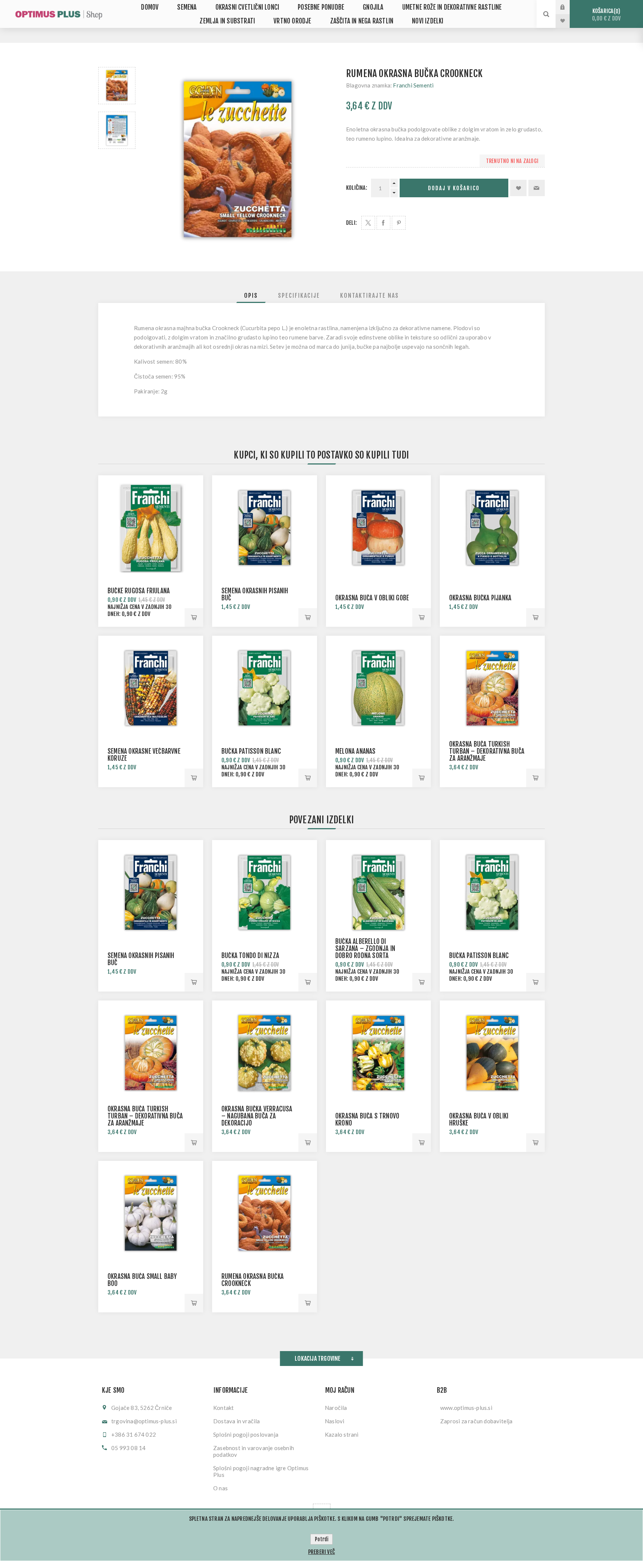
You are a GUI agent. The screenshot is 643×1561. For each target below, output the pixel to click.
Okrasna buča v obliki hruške (478, 1119)
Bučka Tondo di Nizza (250, 956)
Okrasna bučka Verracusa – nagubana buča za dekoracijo (256, 1116)
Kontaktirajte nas (369, 295)
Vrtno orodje (292, 21)
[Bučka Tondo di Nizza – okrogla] (264, 892)
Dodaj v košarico (454, 188)
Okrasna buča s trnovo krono (367, 1119)
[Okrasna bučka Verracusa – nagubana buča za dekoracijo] (264, 1052)
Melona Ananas (355, 751)
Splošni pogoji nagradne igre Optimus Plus (260, 1471)
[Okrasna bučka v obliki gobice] (378, 527)
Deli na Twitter (368, 223)
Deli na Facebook (383, 223)
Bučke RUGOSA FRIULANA (139, 591)
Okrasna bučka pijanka (480, 598)
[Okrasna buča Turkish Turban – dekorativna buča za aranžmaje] (492, 688)
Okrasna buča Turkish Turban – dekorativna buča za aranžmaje (486, 751)
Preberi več (321, 1551)
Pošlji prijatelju (536, 188)
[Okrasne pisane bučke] (264, 527)
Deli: (351, 222)
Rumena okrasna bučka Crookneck (252, 1280)
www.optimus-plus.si (466, 1407)
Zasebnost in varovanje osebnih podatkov (253, 1451)
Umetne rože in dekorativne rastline (452, 7)
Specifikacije (299, 295)
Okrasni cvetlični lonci (247, 7)
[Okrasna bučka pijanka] (492, 527)
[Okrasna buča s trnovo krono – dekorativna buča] (378, 1052)
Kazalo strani (342, 1434)
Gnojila (373, 7)
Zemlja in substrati (227, 21)
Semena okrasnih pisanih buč (254, 594)
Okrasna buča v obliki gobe (372, 598)
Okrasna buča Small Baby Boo (142, 1280)
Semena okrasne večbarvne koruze (144, 754)
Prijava (568, 7)
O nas (220, 1488)
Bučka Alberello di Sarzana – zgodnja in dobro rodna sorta (365, 949)
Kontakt (223, 1407)
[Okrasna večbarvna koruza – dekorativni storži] (150, 688)
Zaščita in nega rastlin (362, 21)
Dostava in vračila (236, 1421)
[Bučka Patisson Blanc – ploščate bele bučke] (264, 688)
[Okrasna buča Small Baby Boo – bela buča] (150, 1213)
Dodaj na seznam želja (518, 188)
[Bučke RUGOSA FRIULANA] (150, 527)
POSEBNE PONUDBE (321, 7)
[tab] (251, 295)
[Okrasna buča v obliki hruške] (492, 1052)
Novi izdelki (427, 21)
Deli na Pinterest (399, 223)
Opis (251, 295)
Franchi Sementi (413, 85)
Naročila (336, 1407)
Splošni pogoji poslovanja (245, 1434)
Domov (150, 7)
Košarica (606, 14)
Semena (186, 7)
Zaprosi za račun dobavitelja (476, 1421)
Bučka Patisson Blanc (251, 751)
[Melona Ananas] (378, 688)
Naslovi (334, 1421)
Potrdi (321, 1539)
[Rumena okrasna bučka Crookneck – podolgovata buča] (116, 85)
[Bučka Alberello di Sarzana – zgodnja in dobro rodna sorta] (378, 892)
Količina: (356, 187)
